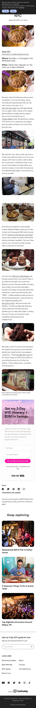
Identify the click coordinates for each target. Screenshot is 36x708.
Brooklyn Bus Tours (23, 355)
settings (21, 7)
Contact (22, 665)
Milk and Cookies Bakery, (20, 276)
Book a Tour (6, 673)
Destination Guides (9, 660)
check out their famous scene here (20, 235)
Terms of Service (26, 502)
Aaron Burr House (8, 303)
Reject (13, 11)
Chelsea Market (7, 119)
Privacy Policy (12, 502)
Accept (5, 11)
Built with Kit (18, 475)
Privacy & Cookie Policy (18, 704)
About (21, 660)
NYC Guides (6, 669)
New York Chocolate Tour (11, 108)
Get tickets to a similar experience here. (15, 54)
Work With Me (7, 665)
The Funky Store (25, 669)
